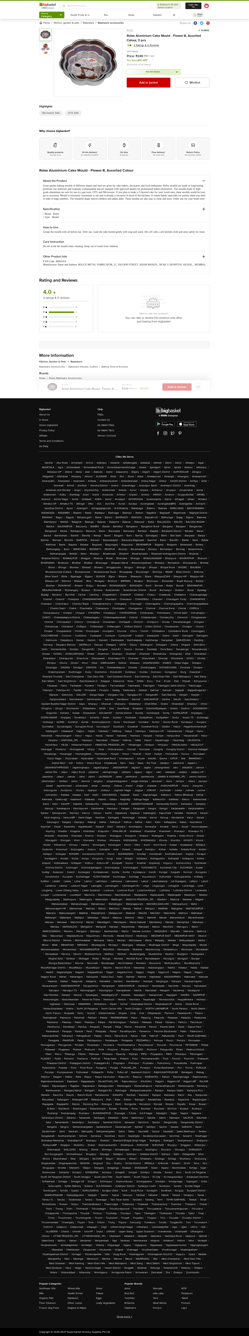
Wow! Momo (159, 1303)
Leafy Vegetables (105, 1303)
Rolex (130, 30)
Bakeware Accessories (53, 366)
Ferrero (157, 1307)
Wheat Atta (74, 1288)
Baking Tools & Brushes (114, 366)
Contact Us (104, 419)
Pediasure (187, 1293)
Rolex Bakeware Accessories (65, 378)
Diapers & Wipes (77, 1307)
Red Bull (129, 1293)
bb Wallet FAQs (106, 425)
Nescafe (157, 1288)
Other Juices (75, 1303)
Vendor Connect (107, 435)
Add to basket (148, 82)
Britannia (129, 1303)
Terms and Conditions (51, 440)
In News (43, 419)
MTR (183, 1288)
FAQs (101, 414)
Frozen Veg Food (49, 1307)
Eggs (99, 1298)
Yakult (184, 1298)
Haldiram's (130, 1307)
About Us (44, 414)
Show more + (124, 1316)
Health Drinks (75, 1293)
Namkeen (73, 1298)
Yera (155, 1298)
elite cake (158, 1293)
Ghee (99, 1288)
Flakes (99, 1293)
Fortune (185, 1303)
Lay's (184, 1307)
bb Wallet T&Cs (106, 430)
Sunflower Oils (47, 1288)
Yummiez (129, 1298)
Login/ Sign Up (193, 6)
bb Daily (43, 446)
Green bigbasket (48, 425)
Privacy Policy (47, 430)
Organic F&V (46, 1298)
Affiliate (43, 435)
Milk (41, 1293)
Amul (127, 1288)
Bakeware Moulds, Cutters (84, 366)
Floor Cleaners (47, 1303)
